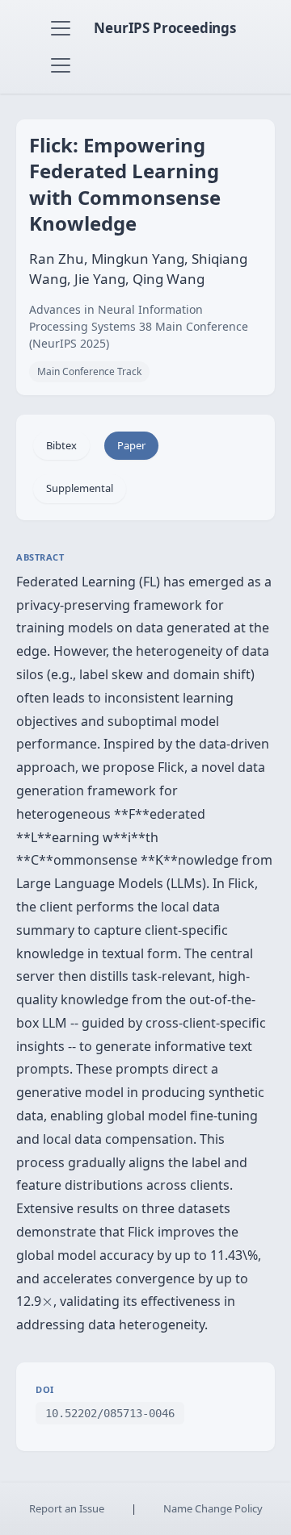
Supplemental (79, 488)
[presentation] (47, 1302)
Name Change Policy (213, 1508)
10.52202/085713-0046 (110, 1413)
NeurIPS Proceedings (165, 28)
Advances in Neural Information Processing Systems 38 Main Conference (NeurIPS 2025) (138, 326)
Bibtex (61, 445)
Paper (131, 445)
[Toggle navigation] (60, 28)
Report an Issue (66, 1508)
